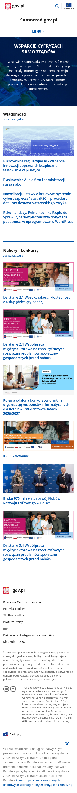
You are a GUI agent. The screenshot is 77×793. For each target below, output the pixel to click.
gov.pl (18, 590)
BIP (5, 629)
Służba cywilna (13, 615)
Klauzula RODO (14, 642)
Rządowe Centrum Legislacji (23, 602)
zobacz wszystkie (13, 119)
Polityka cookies (14, 609)
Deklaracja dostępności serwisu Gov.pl (30, 635)
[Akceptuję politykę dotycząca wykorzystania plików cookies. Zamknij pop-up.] (67, 743)
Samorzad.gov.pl (38, 20)
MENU (36, 31)
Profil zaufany (13, 622)
